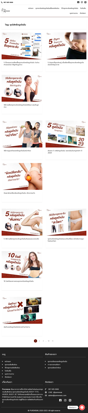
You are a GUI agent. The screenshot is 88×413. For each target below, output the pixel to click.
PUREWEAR (34, 410)
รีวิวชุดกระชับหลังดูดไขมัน (69, 8)
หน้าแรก (30, 8)
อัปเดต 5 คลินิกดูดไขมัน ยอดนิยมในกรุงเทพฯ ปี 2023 (65, 151)
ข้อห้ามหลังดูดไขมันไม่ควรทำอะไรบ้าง (17, 327)
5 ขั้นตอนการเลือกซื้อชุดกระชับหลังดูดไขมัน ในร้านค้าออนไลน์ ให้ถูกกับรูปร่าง (21, 63)
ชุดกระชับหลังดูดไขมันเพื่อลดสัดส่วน (47, 8)
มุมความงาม (74, 13)
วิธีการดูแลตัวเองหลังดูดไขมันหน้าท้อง (17, 150)
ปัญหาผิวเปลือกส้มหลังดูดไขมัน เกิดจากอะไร (19, 193)
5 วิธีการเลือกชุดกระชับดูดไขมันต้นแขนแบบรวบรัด (21, 239)
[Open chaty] (82, 407)
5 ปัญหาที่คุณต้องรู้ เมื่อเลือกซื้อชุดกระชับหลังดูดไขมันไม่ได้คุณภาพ (66, 63)
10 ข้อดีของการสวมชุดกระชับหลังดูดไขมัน (19, 281)
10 (48, 341)
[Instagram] (81, 2)
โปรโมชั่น (83, 8)
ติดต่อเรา (83, 13)
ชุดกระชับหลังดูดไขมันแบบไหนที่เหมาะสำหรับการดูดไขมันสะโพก (66, 240)
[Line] (85, 2)
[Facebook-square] (78, 2)
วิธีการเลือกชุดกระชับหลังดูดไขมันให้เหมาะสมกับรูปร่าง (21, 106)
